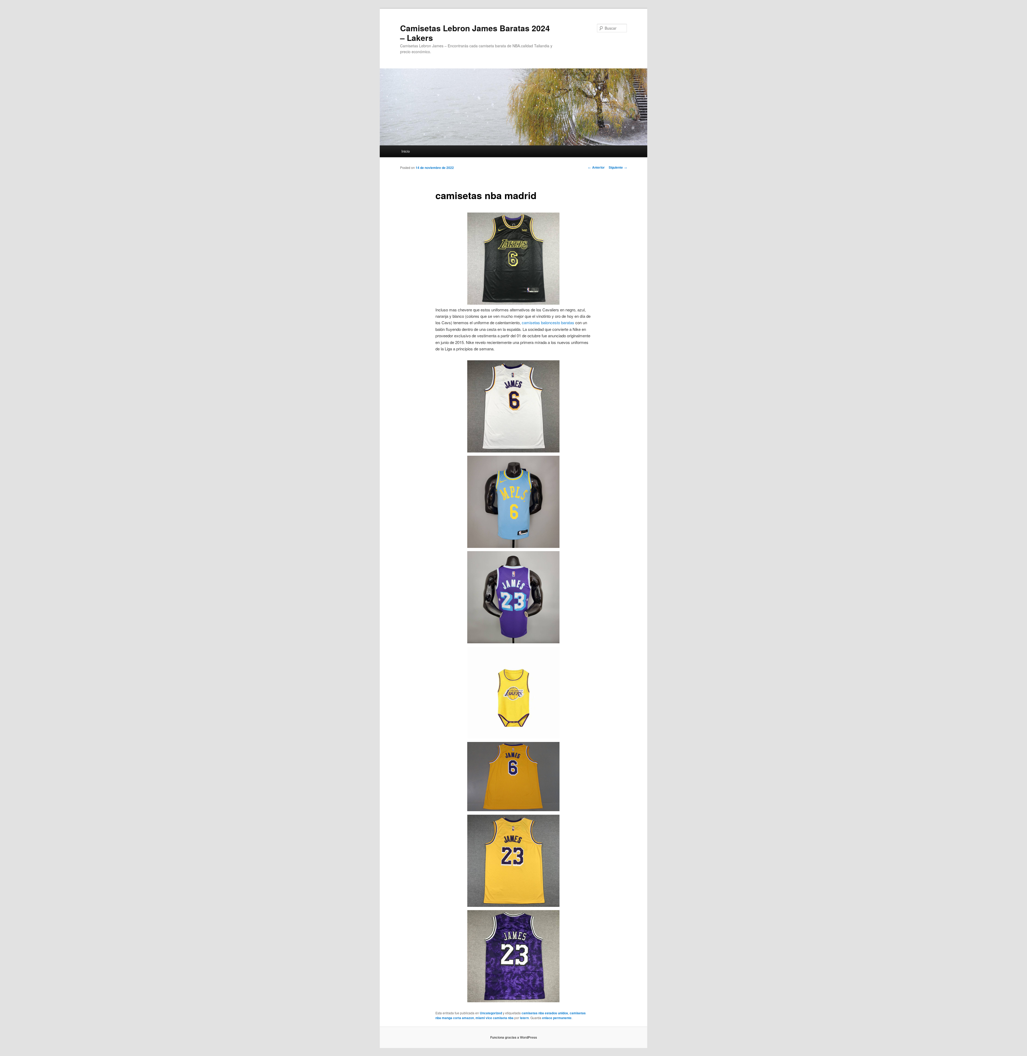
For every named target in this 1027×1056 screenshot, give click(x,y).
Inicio (405, 151)
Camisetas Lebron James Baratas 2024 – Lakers (475, 32)
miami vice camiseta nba (495, 1017)
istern (524, 1017)
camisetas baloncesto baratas (548, 322)
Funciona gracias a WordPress (513, 1037)
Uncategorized (491, 1013)
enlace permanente (557, 1017)
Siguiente (618, 167)
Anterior (596, 167)
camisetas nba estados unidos (545, 1013)
